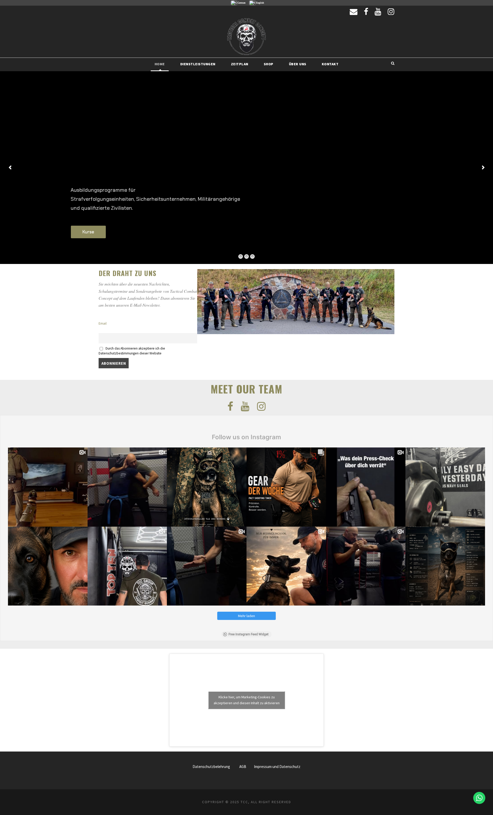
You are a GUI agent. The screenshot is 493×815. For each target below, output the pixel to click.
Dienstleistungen (197, 64)
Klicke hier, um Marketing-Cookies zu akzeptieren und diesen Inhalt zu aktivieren (247, 700)
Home (160, 64)
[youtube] (378, 11)
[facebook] (366, 11)
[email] (353, 11)
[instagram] (391, 11)
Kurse (88, 232)
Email (103, 323)
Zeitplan (239, 64)
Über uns (297, 64)
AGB (242, 766)
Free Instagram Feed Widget (249, 634)
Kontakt (330, 64)
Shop (268, 64)
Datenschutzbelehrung (211, 766)
